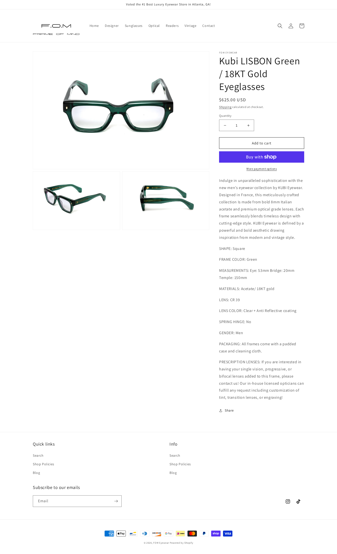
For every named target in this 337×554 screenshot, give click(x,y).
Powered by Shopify (181, 542)
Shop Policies (43, 464)
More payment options (261, 169)
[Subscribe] (116, 501)
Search (38, 455)
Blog (36, 472)
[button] (280, 25)
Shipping (225, 107)
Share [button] (229, 410)
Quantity (225, 116)
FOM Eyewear (161, 542)
